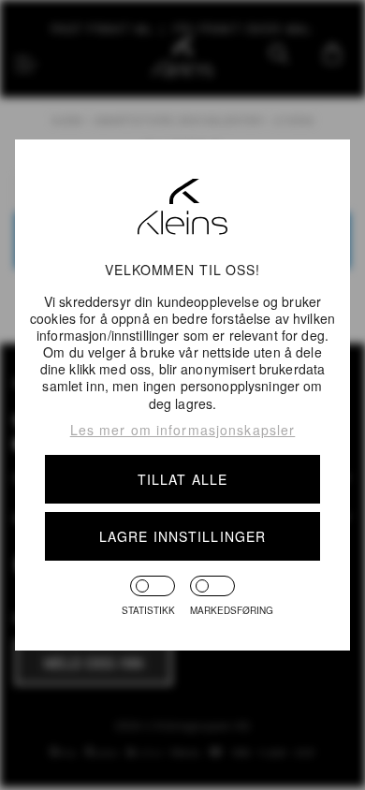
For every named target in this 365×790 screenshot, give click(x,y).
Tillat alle (182, 479)
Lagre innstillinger (182, 536)
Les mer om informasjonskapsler (183, 429)
